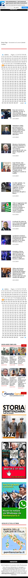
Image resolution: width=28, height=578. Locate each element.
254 (10, 94)
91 (13, 65)
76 (11, 63)
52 (21, 60)
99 (2, 67)
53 (22, 60)
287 (18, 99)
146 (15, 74)
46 (10, 60)
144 (10, 74)
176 (15, 79)
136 (15, 72)
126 (15, 70)
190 (25, 81)
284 (10, 99)
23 (22, 56)
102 (9, 67)
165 (13, 78)
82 (21, 63)
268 (20, 96)
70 (26, 62)
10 (25, 54)
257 (18, 94)
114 (12, 69)
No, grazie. (16, 7)
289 (22, 99)
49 (15, 60)
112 (7, 69)
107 (21, 67)
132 (6, 72)
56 (2, 62)
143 (8, 74)
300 (25, 101)
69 (24, 62)
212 (6, 87)
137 (18, 72)
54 (24, 60)
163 (8, 78)
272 (6, 97)
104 (14, 67)
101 (7, 67)
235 (13, 90)
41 (2, 60)
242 (6, 92)
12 (3, 56)
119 (23, 69)
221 (3, 88)
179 (22, 79)
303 (7, 103)
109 (26, 67)
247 (18, 92)
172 (6, 79)
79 (16, 63)
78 (15, 63)
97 (23, 65)
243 (8, 92)
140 (25, 72)
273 (8, 97)
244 (10, 92)
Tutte (23, 393)
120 (26, 69)
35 (17, 58)
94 (18, 65)
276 (15, 97)
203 (8, 85)
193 (8, 83)
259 (22, 94)
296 (15, 101)
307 (17, 103)
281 (3, 99)
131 (3, 72)
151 (3, 76)
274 (10, 97)
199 (22, 83)
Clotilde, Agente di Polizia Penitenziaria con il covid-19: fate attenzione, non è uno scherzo (22, 360)
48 (14, 60)
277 (18, 97)
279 (22, 97)
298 (20, 101)
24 (24, 56)
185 (13, 81)
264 (10, 96)
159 (22, 76)
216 (15, 87)
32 (12, 58)
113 (9, 69)
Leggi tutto (4, 385)
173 (8, 79)
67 (21, 62)
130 (25, 70)
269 (22, 96)
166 (15, 78)
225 (13, 88)
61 (10, 62)
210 (25, 85)
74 (8, 63)
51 (19, 60)
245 (13, 92)
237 (18, 90)
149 (22, 74)
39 (24, 58)
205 (13, 85)
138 (20, 72)
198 (20, 83)
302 (5, 103)
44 (7, 60)
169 (22, 78)
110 (2, 69)
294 (10, 101)
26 (2, 58)
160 (25, 76)
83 (23, 63)
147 (18, 74)
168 (20, 78)
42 (3, 60)
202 (6, 85)
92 (15, 65)
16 (10, 56)
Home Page (4, 42)
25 (26, 56)
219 (22, 87)
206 (15, 85)
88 (8, 65)
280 (25, 97)
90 (11, 65)
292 (6, 101)
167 (18, 78)
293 (8, 101)
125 (13, 70)
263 (8, 96)
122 (6, 70)
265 (13, 96)
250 (25, 92)
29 (7, 58)
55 (26, 60)
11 (2, 56)
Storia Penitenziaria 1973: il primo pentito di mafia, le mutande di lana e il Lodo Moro (5, 360)
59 (7, 62)
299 (22, 101)
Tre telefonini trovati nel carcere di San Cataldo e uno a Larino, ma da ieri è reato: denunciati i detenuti (13, 381)
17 (12, 56)
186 (15, 81)
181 (3, 81)
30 (9, 58)
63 (14, 62)
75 (9, 63)
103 (11, 67)
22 (21, 56)
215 (13, 87)
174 (10, 79)
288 (20, 99)
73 (6, 63)
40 (26, 58)
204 (10, 85)
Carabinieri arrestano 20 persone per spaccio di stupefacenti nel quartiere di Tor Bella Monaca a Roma (19, 239)
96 (22, 65)
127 (18, 70)
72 (4, 63)
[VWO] (5, 7)
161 (3, 78)
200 (25, 83)
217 (18, 87)
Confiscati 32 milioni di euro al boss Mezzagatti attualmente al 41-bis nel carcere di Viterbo (19, 223)
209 (22, 85)
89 (10, 65)
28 (5, 58)
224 (10, 88)
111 (5, 69)
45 (9, 60)
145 (13, 74)
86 (5, 65)
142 (6, 74)
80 (18, 63)
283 (8, 99)
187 (18, 81)
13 (5, 56)
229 (22, 88)
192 (6, 83)
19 (15, 56)
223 (8, 88)
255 (13, 94)
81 (20, 63)
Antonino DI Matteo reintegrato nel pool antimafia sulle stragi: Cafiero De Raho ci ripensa (13, 360)
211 (3, 87)
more (24, 345)
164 (10, 78)
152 (6, 76)
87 (6, 65)
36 (19, 58)
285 (13, 99)
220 (25, 87)
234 (10, 90)
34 (15, 58)
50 (17, 60)
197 (18, 83)
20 (17, 56)
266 (15, 96)
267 (18, 96)
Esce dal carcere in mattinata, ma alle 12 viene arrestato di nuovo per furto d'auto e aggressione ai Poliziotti (19, 113)
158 (20, 76)
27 (3, 58)
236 (15, 90)
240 (25, 90)
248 (20, 92)
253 (8, 94)
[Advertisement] (14, 25)
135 (13, 72)
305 (12, 103)
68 (22, 62)
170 (25, 78)
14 (7, 56)
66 (19, 62)
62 (12, 62)
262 (6, 96)
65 (17, 62)
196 (15, 83)
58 (5, 62)
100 (4, 67)
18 (14, 56)
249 (22, 92)
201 (3, 85)
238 (20, 90)
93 (17, 65)
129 (22, 70)
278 (20, 97)
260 (25, 94)
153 (8, 76)
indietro (6, 54)
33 (14, 58)
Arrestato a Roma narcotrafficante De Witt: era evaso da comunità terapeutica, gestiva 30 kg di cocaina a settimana (18, 255)
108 (23, 67)
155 (13, 76)
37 (21, 58)
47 (12, 60)
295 (13, 101)
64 (15, 62)
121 (3, 70)
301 (3, 103)
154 (10, 76)
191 (3, 83)
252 (6, 94)
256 (15, 94)
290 (25, 99)
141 (3, 74)
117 (19, 69)
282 (6, 99)
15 (8, 56)
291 (3, 101)
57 (3, 62)
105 (16, 67)
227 (18, 88)
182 (6, 81)
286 (15, 99)
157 (18, 76)
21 (19, 56)
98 (25, 65)
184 (10, 81)
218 (20, 87)
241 (3, 92)
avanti (22, 103)
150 (25, 74)
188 (20, 81)
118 (21, 69)
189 (22, 81)
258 (20, 94)
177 (18, 79)
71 (3, 63)
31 (10, 58)
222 (6, 88)
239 (22, 90)
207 (18, 85)
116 (16, 69)
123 (8, 70)
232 (6, 90)
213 (8, 87)
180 (25, 79)
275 (13, 97)
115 (14, 69)
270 (25, 96)
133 (8, 72)
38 (22, 58)
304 (10, 103)
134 (10, 72)
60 (9, 62)
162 (6, 78)
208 (20, 85)
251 (3, 94)
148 (20, 74)
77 (13, 63)
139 (22, 72)
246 (15, 92)
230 (25, 88)
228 (20, 88)
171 (3, 79)
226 (15, 88)
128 (20, 70)
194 (10, 83)
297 (18, 101)
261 (3, 96)
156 (15, 76)
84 (25, 63)
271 (3, 97)
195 (13, 83)
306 (15, 103)
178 (20, 79)
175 (13, 79)
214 (10, 87)
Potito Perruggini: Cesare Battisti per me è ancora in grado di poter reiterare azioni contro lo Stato (5, 381)
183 (8, 81)
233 (8, 90)
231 (3, 90)
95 (20, 65)
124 (10, 70)
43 (5, 60)
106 (18, 67)
